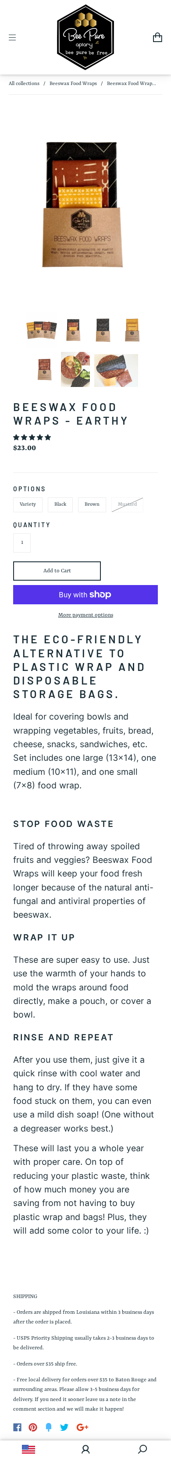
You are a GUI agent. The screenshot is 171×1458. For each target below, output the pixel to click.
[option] (85, 204)
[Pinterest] (33, 1427)
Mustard (127, 504)
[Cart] (157, 37)
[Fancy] (49, 1427)
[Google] (82, 1427)
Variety (28, 504)
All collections (24, 84)
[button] (32, 438)
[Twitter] (64, 1427)
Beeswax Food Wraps (73, 84)
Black (60, 504)
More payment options (85, 615)
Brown (92, 504)
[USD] (28, 1449)
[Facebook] (17, 1427)
